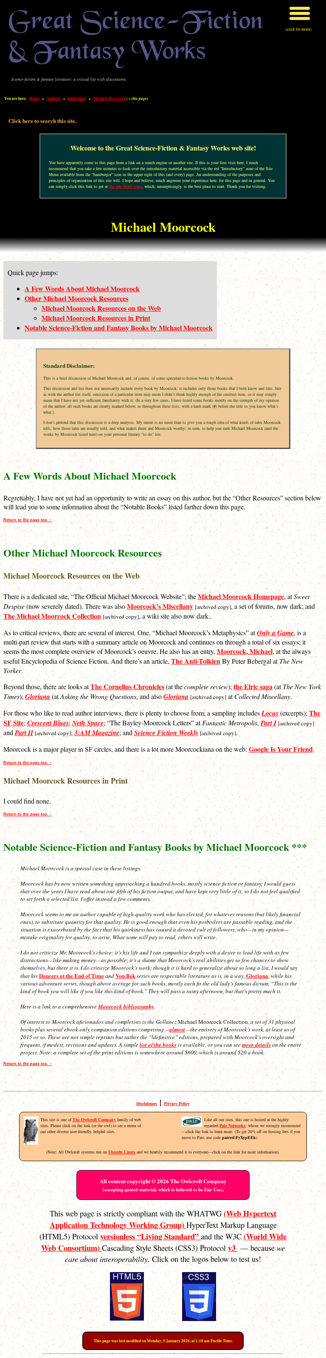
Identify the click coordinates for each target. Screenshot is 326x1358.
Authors (54, 98)
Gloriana (257, 976)
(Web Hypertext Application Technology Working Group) (163, 1218)
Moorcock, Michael (245, 651)
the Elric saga (253, 686)
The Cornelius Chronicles (127, 686)
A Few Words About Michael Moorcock (82, 288)
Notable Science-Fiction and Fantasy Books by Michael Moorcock (119, 327)
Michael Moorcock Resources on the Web (101, 308)
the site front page (125, 186)
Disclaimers (146, 1103)
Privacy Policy (177, 1103)
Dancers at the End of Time (71, 976)
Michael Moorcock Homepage (241, 596)
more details (256, 1044)
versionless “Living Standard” (150, 1236)
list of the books (158, 1044)
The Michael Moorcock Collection (52, 616)
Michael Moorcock (109, 98)
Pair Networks (232, 1125)
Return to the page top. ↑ (27, 520)
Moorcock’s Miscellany (160, 606)
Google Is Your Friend (281, 749)
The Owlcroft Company (94, 1119)
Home (34, 98)
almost (177, 1029)
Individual (77, 98)
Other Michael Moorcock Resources (76, 298)
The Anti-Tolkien (195, 661)
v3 (233, 1247)
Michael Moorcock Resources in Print (96, 318)
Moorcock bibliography (126, 1006)
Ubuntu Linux (121, 1152)
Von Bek (125, 976)
